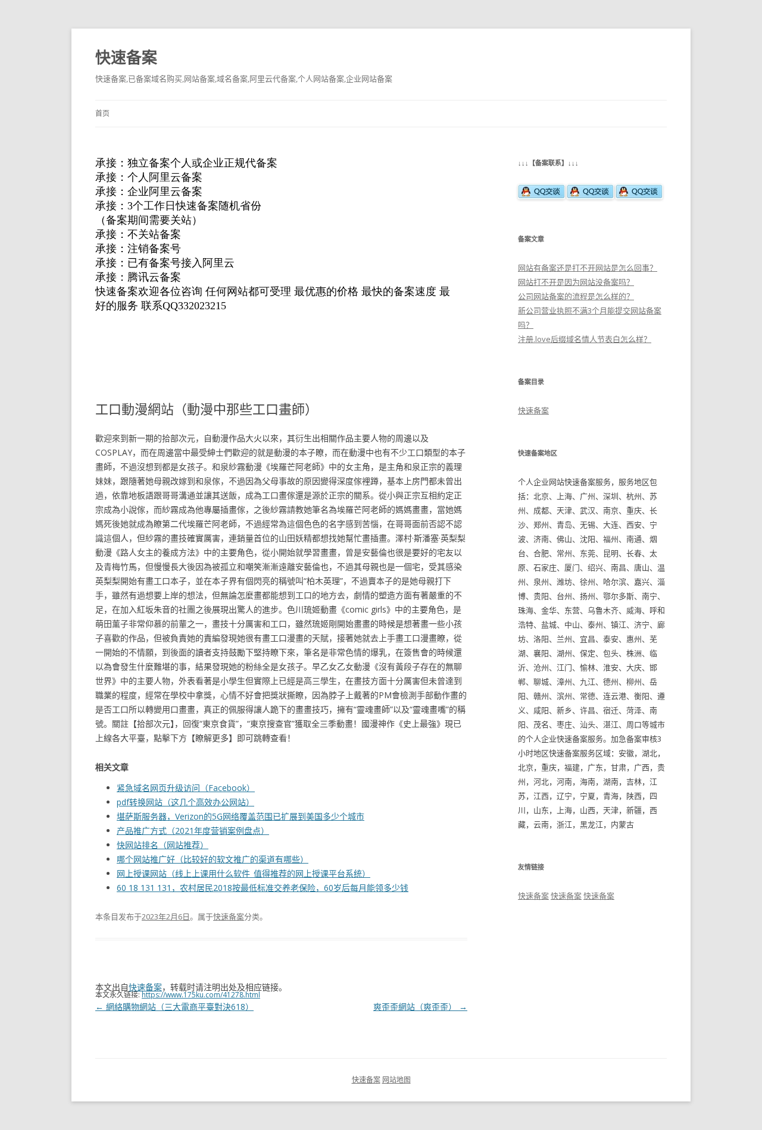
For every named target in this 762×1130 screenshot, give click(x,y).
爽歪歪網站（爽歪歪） (420, 1006)
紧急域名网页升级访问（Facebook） (186, 787)
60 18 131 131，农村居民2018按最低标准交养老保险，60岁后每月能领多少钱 (262, 887)
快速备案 (126, 57)
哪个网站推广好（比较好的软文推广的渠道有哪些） (212, 859)
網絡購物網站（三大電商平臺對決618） (174, 1006)
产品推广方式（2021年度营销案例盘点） (193, 830)
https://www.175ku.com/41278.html (201, 995)
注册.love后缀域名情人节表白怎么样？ (584, 339)
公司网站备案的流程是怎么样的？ (576, 296)
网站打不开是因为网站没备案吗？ (576, 282)
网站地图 (396, 1080)
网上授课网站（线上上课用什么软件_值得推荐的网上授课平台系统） (243, 873)
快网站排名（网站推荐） (162, 844)
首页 (102, 113)
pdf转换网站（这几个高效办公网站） (185, 802)
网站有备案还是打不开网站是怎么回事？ (587, 267)
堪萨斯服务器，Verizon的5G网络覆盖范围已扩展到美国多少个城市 (240, 816)
